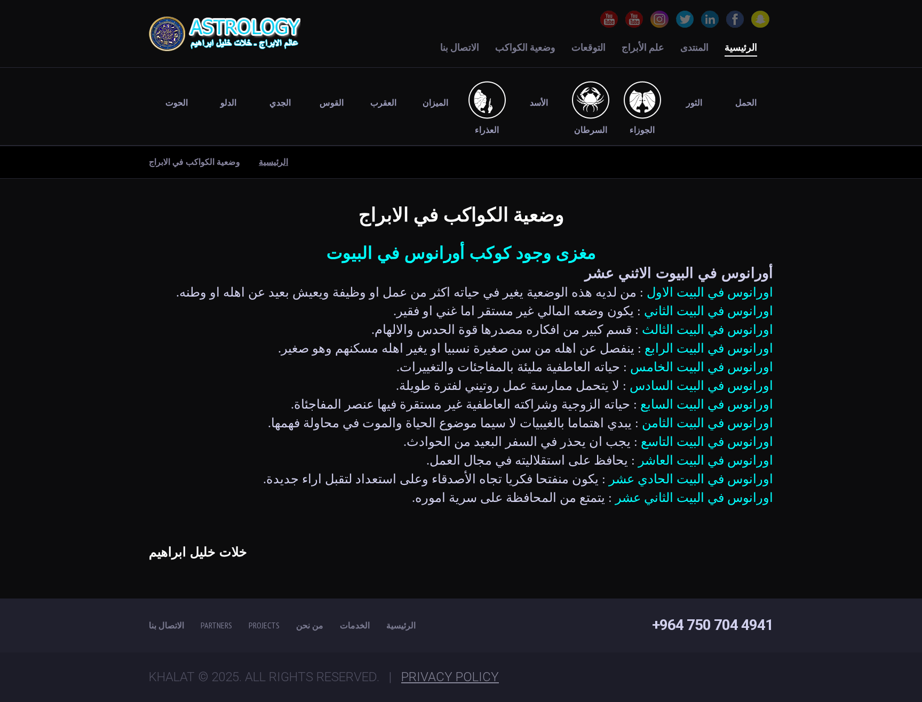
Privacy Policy (450, 676)
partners (216, 625)
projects (264, 625)
